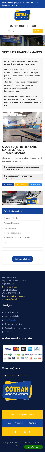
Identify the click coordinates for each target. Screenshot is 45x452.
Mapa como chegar (9, 287)
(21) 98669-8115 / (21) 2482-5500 (25, 423)
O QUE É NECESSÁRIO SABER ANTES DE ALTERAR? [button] (20, 177)
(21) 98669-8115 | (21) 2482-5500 (23, 26)
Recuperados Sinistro (12, 233)
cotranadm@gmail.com (11, 299)
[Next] (38, 127)
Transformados (10, 228)
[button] (33, 447)
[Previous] (6, 127)
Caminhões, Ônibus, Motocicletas (17, 238)
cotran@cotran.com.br (16, 296)
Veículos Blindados (11, 223)
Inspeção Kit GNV (11, 218)
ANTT (6, 243)
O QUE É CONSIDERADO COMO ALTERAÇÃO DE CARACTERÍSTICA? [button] (22, 168)
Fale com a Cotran (22, 259)
